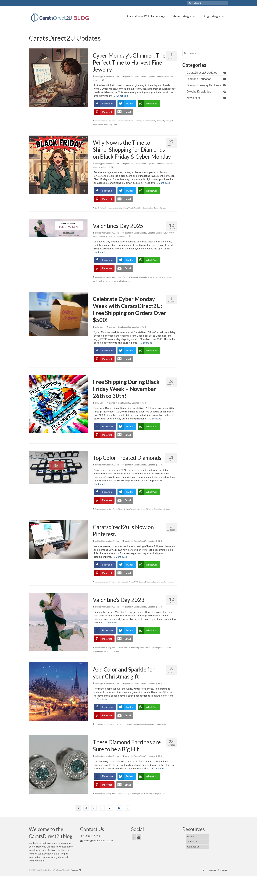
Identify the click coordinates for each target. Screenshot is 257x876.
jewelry (95, 281)
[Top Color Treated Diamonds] (58, 467)
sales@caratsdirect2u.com (98, 840)
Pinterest (170, 582)
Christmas (99, 724)
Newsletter (103, 167)
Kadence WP (76, 870)
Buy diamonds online (103, 509)
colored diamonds (111, 724)
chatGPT (134, 582)
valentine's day (124, 281)
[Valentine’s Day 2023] (58, 621)
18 (119, 808)
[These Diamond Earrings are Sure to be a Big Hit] (58, 764)
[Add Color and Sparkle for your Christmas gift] (58, 691)
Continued (122, 95)
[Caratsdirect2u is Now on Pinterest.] (58, 539)
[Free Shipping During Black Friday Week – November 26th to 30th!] (58, 403)
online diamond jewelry (107, 125)
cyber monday (136, 121)
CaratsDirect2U (124, 121)
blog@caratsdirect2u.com (108, 76)
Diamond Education (154, 509)
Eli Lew (100, 327)
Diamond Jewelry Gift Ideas (204, 85)
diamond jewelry (149, 121)
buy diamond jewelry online (106, 121)
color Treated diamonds (135, 509)
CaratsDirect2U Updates (144, 76)
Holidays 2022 (160, 724)
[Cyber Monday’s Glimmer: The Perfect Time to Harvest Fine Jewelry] (58, 77)
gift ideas (166, 509)
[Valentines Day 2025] (58, 227)
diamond (134, 277)
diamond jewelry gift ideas (163, 277)
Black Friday (99, 208)
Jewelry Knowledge (107, 236)
